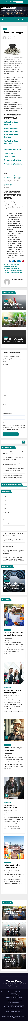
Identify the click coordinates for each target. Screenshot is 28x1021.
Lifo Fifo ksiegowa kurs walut (14, 1002)
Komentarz (6, 364)
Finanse (6, 337)
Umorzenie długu (8, 184)
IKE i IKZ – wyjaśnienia (13, 339)
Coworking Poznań (12, 150)
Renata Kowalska (14, 37)
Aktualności (6, 496)
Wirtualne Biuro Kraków (11, 131)
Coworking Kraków (12, 160)
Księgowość (6, 512)
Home (5, 995)
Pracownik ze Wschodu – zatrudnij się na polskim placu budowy (14, 635)
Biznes (4, 500)
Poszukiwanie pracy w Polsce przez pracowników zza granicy (13, 946)
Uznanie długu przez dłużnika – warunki (8, 177)
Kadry (4, 527)
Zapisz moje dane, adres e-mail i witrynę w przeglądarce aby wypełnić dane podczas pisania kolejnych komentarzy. (14, 427)
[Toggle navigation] (25, 19)
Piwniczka (20, 1011)
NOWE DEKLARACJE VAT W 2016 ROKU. (14, 1009)
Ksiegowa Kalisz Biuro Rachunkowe (14, 1000)
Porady (5, 504)
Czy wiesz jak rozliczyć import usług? (7, 268)
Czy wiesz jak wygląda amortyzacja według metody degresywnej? (16, 268)
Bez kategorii (7, 629)
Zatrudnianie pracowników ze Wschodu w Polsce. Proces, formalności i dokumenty (13, 470)
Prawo (4, 516)
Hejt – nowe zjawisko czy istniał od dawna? (13, 585)
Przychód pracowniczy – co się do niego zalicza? (13, 322)
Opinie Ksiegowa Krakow (11, 1011)
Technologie (6, 524)
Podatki (5, 508)
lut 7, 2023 (8, 588)
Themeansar (14, 993)
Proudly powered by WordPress (8, 991)
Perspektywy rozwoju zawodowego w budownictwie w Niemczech (13, 930)
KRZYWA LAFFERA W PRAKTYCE (14, 997)
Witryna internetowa (8, 413)
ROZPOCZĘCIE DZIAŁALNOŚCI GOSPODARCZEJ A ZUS (14, 1017)
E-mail (5, 404)
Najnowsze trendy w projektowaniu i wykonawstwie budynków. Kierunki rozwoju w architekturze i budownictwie (13, 477)
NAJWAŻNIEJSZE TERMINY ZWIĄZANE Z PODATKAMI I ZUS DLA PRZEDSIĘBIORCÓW (14, 1006)
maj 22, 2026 (8, 638)
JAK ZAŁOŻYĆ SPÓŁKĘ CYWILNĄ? (16, 995)
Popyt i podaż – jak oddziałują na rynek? (13, 304)
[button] (18, 19)
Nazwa (5, 395)
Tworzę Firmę (8, 7)
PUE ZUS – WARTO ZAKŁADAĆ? (14, 1014)
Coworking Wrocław (13, 164)
